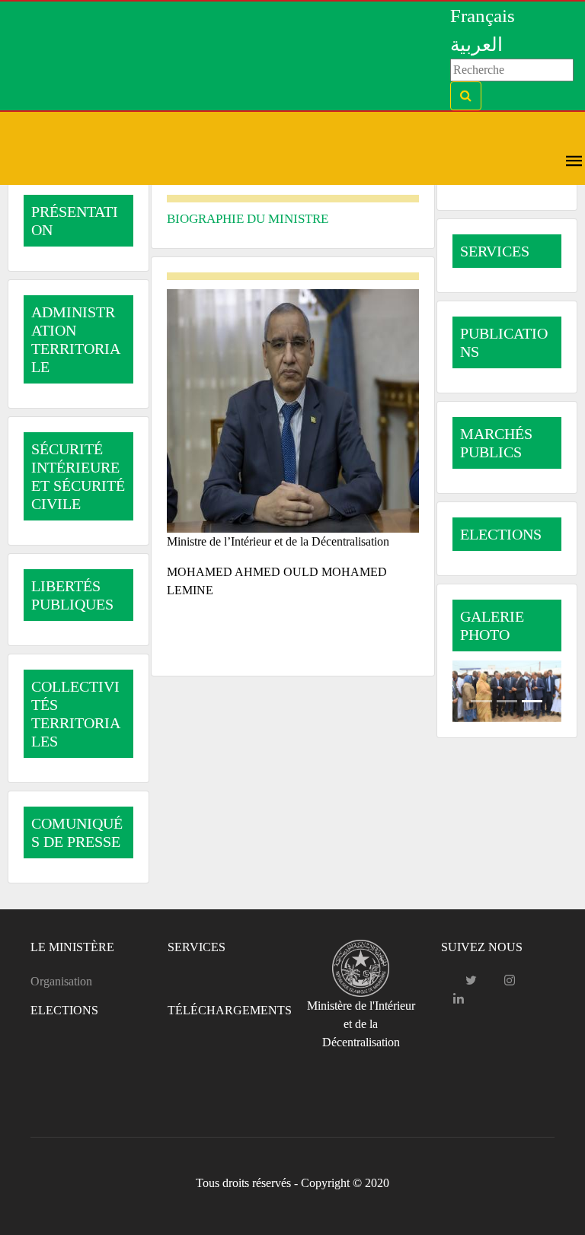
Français (482, 15)
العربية (476, 44)
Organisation (61, 981)
